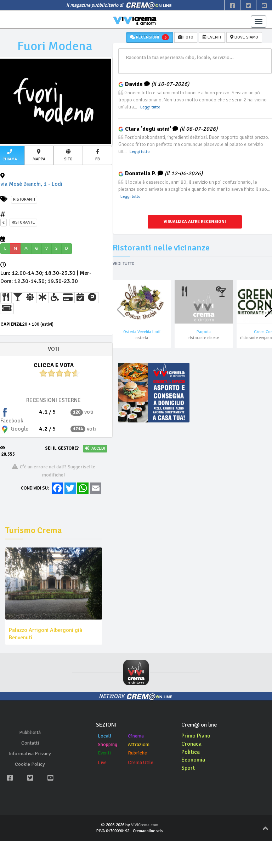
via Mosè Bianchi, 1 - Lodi (31, 184)
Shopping (107, 744)
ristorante (23, 222)
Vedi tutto (124, 263)
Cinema (136, 736)
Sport (188, 767)
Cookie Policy (30, 764)
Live (102, 762)
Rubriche (137, 753)
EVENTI (213, 37)
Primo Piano (195, 735)
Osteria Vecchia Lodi (141, 331)
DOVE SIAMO (245, 37)
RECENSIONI (150, 37)
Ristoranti (24, 199)
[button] (39, 155)
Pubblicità (30, 732)
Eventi (104, 753)
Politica (190, 752)
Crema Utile (140, 762)
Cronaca (191, 743)
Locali (104, 736)
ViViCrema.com (144, 825)
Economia (193, 759)
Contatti (30, 743)
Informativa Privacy (30, 754)
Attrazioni (138, 744)
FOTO (187, 37)
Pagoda (204, 331)
